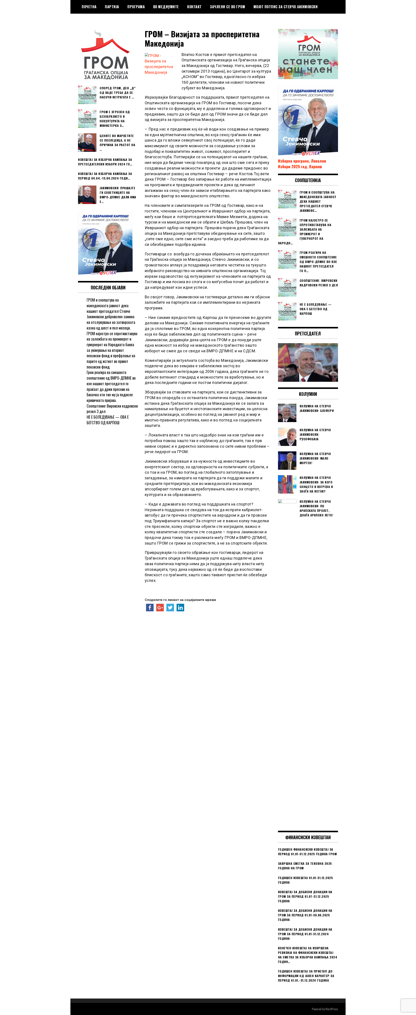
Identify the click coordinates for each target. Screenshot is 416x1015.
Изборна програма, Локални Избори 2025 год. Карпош (302, 163)
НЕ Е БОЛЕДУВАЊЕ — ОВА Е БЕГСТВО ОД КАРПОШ (108, 419)
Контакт (194, 6)
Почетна (89, 6)
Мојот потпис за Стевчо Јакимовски (286, 6)
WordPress (331, 1009)
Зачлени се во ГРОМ (227, 6)
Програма (136, 6)
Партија (112, 6)
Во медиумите (166, 6)
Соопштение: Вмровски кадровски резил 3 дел (112, 408)
